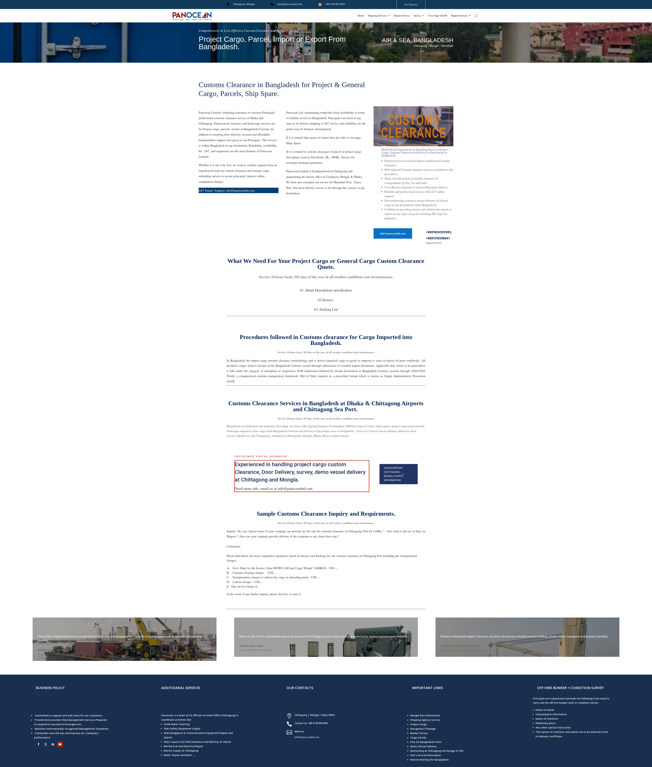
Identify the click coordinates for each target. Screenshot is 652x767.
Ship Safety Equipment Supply (182, 728)
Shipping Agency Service (425, 719)
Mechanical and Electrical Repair (183, 746)
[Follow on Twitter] (45, 744)
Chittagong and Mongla (269, 479)
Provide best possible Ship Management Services (65, 719)
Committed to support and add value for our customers (68, 715)
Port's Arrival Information (425, 755)
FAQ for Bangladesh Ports (425, 742)
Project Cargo (418, 724)
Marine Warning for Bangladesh (429, 759)
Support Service (459, 15)
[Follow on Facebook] (38, 744)
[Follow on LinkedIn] (53, 744)
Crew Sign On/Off (437, 15)
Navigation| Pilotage (423, 728)
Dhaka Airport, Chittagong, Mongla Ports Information (393, 474)
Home (361, 15)
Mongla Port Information (425, 715)
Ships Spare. (294, 143)
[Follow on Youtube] (60, 744)
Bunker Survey (402, 15)
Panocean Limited (297, 171)
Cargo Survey (418, 737)
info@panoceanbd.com (289, 4)
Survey (417, 15)
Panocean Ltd (294, 112)
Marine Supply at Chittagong (181, 750)
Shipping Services (377, 15)
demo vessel (330, 472)
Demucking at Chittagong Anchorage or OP (436, 750)
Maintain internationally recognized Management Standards (71, 728)
